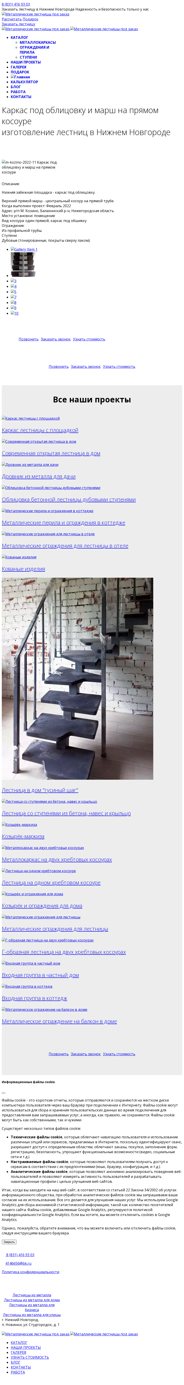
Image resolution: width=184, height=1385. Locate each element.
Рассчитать (12, 19)
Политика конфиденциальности (30, 1271)
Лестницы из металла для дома (32, 1299)
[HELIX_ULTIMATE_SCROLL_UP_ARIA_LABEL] (3, 1380)
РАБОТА (18, 91)
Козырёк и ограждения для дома (42, 905)
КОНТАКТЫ (21, 96)
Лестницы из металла (32, 1295)
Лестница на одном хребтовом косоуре (51, 882)
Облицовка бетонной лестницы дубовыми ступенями (69, 499)
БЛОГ (16, 86)
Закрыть (9, 1242)
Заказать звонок (56, 339)
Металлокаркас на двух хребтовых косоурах (57, 859)
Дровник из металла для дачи (39, 476)
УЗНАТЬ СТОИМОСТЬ (30, 1357)
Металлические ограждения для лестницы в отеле (65, 545)
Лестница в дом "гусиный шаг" (40, 790)
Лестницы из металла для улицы (32, 1314)
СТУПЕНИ (28, 57)
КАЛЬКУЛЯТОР (24, 81)
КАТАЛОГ (19, 37)
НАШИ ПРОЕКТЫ (26, 62)
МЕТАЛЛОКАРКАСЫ (38, 42)
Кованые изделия (23, 568)
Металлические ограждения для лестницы (55, 928)
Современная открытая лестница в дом (51, 453)
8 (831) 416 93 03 (16, 4)
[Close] (3, 1093)
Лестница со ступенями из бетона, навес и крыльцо (66, 813)
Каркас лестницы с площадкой (40, 430)
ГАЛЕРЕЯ (18, 67)
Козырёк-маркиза (23, 836)
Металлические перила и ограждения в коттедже (63, 522)
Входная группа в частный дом (40, 975)
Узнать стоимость (89, 339)
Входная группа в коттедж (34, 998)
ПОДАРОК (20, 72)
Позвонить (29, 339)
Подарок (30, 19)
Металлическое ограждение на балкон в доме (59, 1021)
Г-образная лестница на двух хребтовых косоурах (64, 951)
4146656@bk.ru (18, 1263)
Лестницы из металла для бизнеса (32, 1307)
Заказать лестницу (18, 24)
